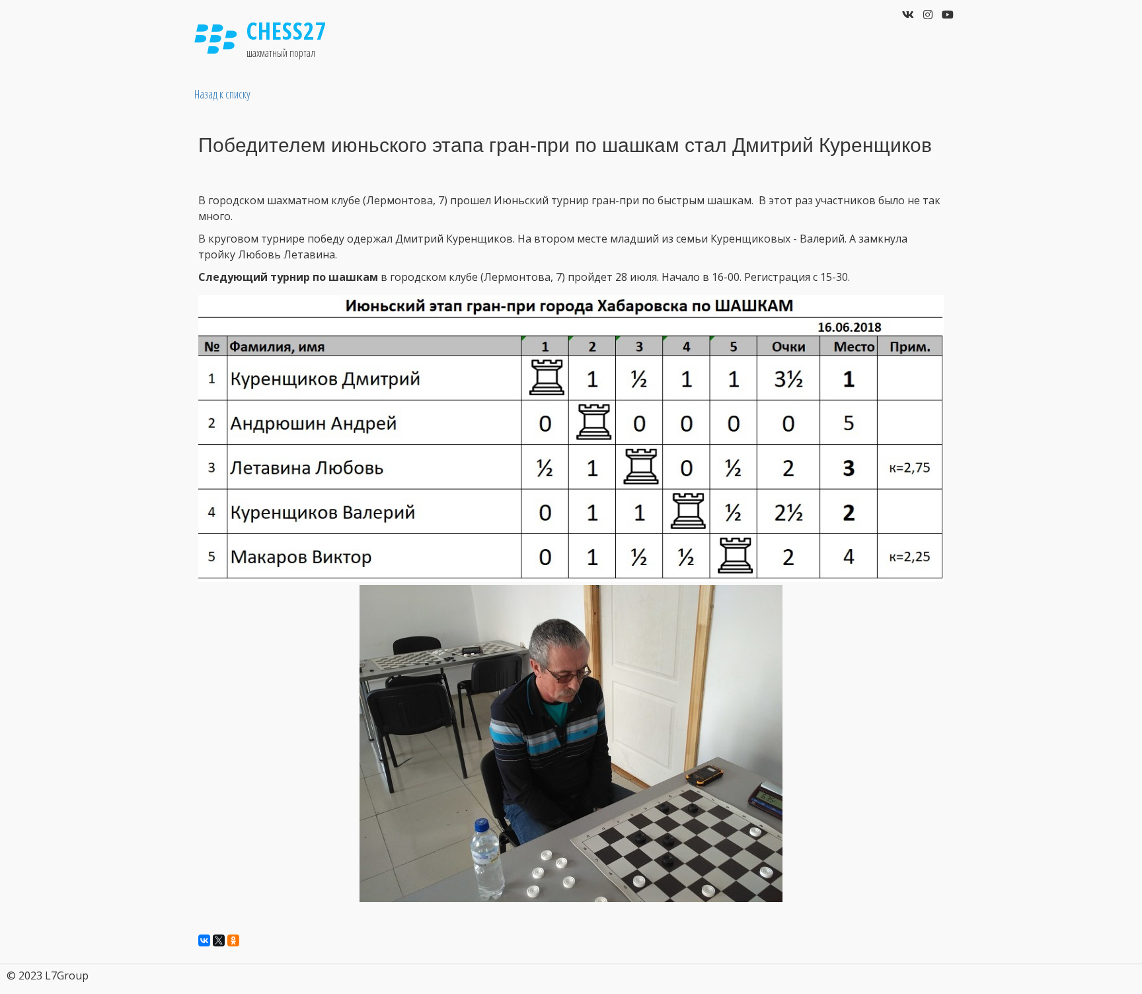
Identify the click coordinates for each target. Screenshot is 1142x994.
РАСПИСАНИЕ (731, 52)
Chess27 (287, 31)
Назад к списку (222, 94)
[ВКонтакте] (204, 940)
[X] (219, 940)
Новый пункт (868, 52)
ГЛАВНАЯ (602, 52)
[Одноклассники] (233, 940)
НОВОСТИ (657, 52)
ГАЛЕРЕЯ (802, 52)
